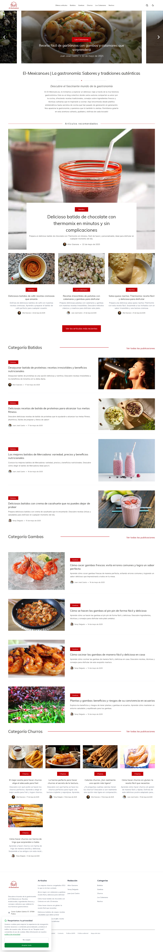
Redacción (72, 880)
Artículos (42, 880)
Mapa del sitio (95, 933)
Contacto (61, 933)
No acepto (26, 940)
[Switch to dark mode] (153, 5)
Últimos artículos (61, 5)
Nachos (111, 5)
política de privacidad (12, 934)
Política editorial (83, 933)
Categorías (102, 880)
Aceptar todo (26, 945)
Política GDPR (70, 933)
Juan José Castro (74, 893)
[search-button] (147, 5)
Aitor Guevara (73, 885)
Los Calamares (100, 5)
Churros (90, 5)
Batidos (73, 5)
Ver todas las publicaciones (140, 348)
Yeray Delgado (73, 889)
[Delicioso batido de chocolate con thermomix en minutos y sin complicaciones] (81, 189)
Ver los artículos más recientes (81, 328)
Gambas (81, 5)
